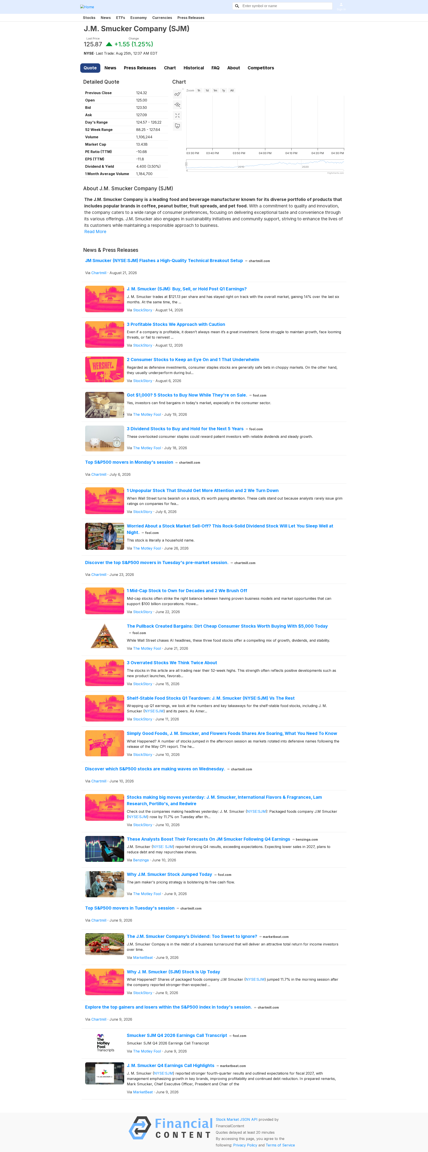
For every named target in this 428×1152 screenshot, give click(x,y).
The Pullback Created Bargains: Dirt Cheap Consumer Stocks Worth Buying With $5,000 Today (227, 629)
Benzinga (141, 860)
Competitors (261, 67)
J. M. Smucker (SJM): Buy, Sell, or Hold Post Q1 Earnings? (187, 289)
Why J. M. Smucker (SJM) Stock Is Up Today (173, 971)
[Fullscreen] (177, 115)
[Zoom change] (177, 104)
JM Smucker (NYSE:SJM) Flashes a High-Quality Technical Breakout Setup (177, 260)
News (106, 17)
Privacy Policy (245, 1145)
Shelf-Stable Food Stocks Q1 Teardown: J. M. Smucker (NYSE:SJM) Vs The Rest (211, 698)
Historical (194, 67)
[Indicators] (177, 94)
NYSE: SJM (163, 846)
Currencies (162, 17)
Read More (95, 231)
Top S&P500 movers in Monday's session (142, 462)
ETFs (120, 17)
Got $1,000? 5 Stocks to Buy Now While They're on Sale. (197, 395)
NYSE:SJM (154, 711)
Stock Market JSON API (236, 1119)
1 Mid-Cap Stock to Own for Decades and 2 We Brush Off (187, 590)
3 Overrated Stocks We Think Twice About (172, 662)
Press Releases (190, 17)
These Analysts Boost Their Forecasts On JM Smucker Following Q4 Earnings (222, 839)
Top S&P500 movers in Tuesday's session (143, 908)
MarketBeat (143, 957)
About (233, 67)
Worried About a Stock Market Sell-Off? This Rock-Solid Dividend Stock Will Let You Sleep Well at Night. (230, 529)
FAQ (216, 67)
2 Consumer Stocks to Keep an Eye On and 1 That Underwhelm (193, 359)
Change (134, 38)
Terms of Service (280, 1145)
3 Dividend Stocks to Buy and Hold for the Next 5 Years (195, 428)
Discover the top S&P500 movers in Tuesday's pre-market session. (170, 562)
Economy (138, 17)
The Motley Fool (147, 414)
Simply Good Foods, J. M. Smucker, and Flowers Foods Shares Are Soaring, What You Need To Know (232, 733)
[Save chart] (177, 126)
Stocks (89, 17)
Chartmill (98, 273)
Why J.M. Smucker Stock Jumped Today (179, 874)
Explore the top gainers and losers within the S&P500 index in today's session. (182, 1007)
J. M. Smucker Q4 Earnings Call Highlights (186, 1065)
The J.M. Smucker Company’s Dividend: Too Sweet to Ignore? (208, 936)
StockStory (142, 310)
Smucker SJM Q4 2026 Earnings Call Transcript (187, 1035)
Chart (170, 67)
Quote (90, 67)
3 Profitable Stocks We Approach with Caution (176, 324)
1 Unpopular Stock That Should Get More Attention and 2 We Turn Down (203, 490)
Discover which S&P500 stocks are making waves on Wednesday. (168, 768)
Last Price (93, 38)
